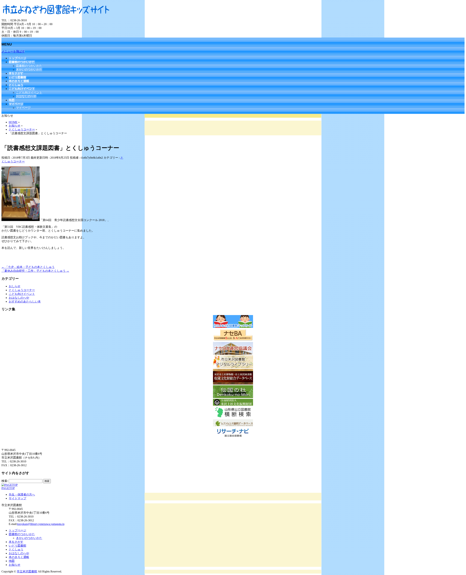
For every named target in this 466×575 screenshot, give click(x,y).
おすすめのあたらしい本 (25, 301)
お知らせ (14, 564)
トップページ (17, 530)
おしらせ (14, 286)
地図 (12, 560)
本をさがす (16, 541)
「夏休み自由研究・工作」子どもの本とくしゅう (35, 270)
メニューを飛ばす (13, 51)
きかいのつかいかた (29, 69)
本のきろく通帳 (19, 557)
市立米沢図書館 (27, 571)
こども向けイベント (29, 92)
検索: (4, 480)
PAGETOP (8, 488)
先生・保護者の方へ (22, 494)
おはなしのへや (26, 96)
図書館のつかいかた (29, 65)
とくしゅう (16, 549)
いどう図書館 (17, 545)
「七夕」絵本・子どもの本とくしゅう (28, 266)
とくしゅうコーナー (22, 290)
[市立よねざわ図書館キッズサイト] (56, 16)
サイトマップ (17, 498)
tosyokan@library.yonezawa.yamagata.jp (40, 524)
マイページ (23, 107)
